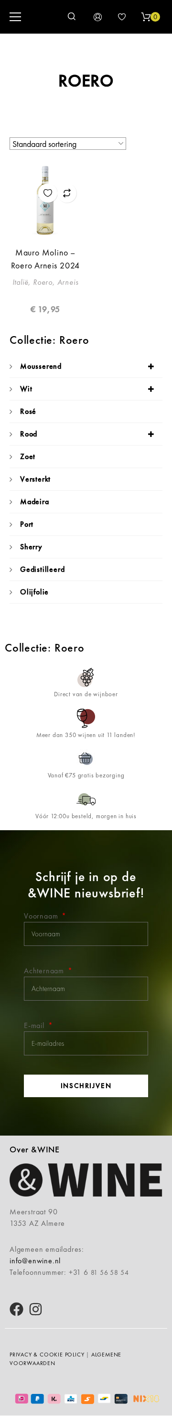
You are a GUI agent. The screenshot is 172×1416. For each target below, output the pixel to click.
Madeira (34, 501)
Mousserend (41, 366)
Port (26, 524)
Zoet (27, 456)
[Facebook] (16, 1309)
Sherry (31, 547)
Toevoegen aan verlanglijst (47, 193)
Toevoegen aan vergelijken (66, 193)
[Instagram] (36, 1309)
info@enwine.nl (35, 1261)
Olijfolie (34, 592)
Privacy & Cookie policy (47, 1354)
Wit (26, 389)
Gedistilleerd (42, 569)
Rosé (28, 411)
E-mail (35, 1025)
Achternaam (45, 971)
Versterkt (35, 479)
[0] (146, 17)
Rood (28, 434)
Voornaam (42, 916)
